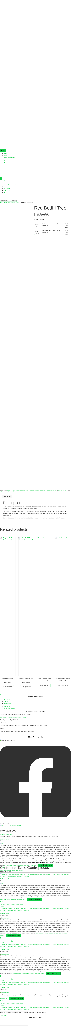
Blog (5, 159)
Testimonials (7, 830)
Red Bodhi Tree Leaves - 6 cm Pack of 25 (51, 358)
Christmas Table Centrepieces (24, 994)
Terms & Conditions (9, 834)
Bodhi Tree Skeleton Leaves (11, 329)
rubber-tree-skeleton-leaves (8, 618)
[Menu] (1, 305)
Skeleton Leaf (4, 965)
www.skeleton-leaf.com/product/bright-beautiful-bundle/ (20, 991)
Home (5, 153)
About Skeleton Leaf (10, 157)
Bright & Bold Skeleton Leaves (35, 616)
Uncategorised (62, 616)
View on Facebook (11, 997)
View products (7, 813)
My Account (7, 161)
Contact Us (7, 317)
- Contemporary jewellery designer (14, 843)
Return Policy (7, 832)
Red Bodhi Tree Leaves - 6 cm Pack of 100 (51, 351)
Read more (37, 352)
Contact (6, 828)
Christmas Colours (51, 616)
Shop (5, 155)
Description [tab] (7, 623)
